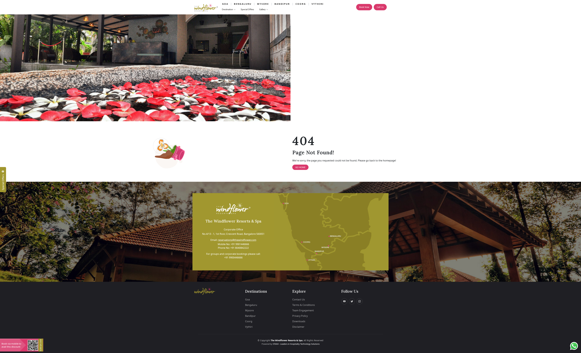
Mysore (263, 3)
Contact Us (298, 299)
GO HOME (300, 167)
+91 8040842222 (239, 247)
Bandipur (282, 3)
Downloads (298, 321)
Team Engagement (303, 310)
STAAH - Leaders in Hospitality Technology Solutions (296, 344)
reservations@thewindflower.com (237, 240)
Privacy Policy (300, 316)
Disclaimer (298, 327)
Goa (225, 3)
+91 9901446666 (240, 244)
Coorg (300, 3)
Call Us (380, 7)
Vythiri (318, 3)
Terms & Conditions (303, 305)
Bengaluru (242, 3)
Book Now (364, 7)
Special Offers (3, 182)
